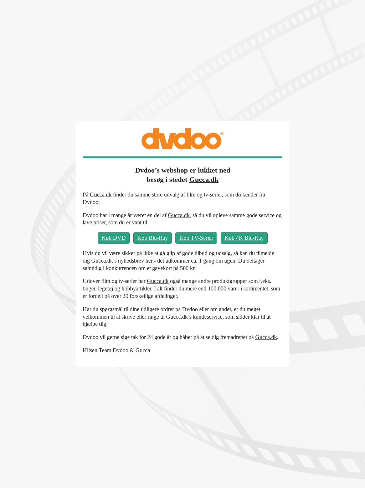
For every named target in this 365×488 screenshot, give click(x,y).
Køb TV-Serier (196, 238)
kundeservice (207, 316)
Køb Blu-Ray (152, 238)
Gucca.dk (204, 179)
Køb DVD (114, 238)
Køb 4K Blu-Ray (244, 238)
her (149, 260)
